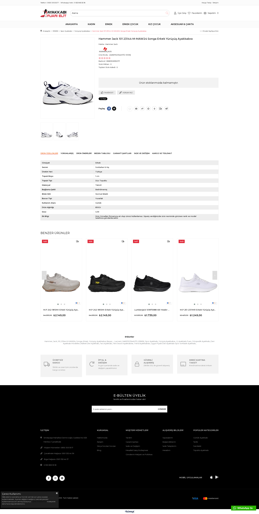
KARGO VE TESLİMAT (162, 153)
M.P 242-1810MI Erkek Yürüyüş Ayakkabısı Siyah (107, 310)
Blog (99, 450)
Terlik (195, 442)
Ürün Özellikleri (49, 153)
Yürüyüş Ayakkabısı (167, 341)
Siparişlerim (168, 438)
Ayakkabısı (101, 341)
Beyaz (109, 341)
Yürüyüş (92, 341)
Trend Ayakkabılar (142, 343)
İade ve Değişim (133, 446)
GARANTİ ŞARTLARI (122, 153)
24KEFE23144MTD (130, 341)
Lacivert (118, 341)
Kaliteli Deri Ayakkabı (90, 343)
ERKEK (141, 341)
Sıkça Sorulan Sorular (106, 446)
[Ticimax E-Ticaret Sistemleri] (129, 511)
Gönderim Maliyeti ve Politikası (139, 454)
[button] (58, 304)
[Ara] (167, 13)
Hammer (48, 341)
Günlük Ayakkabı (200, 438)
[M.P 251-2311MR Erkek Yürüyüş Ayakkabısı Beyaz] (198, 272)
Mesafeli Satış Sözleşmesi (137, 450)
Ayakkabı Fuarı (184, 341)
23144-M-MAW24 (68, 341)
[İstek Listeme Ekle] (136, 108)
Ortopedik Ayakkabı (201, 341)
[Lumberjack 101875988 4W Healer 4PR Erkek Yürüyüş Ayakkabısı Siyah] (152, 272)
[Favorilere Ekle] (129, 109)
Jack (55, 341)
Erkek (85, 341)
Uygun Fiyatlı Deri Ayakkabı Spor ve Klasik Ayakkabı (173, 343)
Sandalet (197, 446)
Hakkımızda (102, 438)
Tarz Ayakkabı (106, 343)
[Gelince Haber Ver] (166, 108)
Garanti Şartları (132, 442)
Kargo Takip (206, 3)
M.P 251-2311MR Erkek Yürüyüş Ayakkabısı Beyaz (198, 310)
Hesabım (166, 450)
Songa (79, 341)
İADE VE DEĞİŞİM (142, 153)
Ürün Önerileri (84, 153)
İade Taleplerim (169, 446)
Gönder (162, 409)
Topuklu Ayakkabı (201, 450)
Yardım (129, 438)
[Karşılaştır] (142, 108)
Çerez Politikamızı (39, 501)
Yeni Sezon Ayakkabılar (123, 343)
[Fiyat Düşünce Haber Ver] (154, 108)
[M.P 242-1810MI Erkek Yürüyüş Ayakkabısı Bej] (61, 272)
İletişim (216, 3)
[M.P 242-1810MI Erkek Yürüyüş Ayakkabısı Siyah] (106, 272)
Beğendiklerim (169, 442)
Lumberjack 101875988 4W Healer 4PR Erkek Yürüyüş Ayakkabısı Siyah (152, 310)
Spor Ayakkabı (151, 341)
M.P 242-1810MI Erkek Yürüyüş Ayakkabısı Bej (61, 310)
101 (59, 341)
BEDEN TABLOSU (102, 153)
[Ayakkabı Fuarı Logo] (53, 13)
